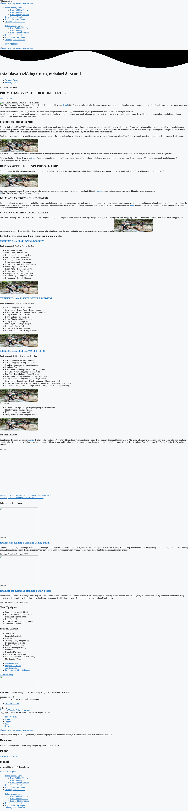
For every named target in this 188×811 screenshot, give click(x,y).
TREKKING (6, 241)
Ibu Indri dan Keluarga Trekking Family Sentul (25, 590)
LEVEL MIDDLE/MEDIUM (36, 298)
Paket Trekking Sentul (14, 8)
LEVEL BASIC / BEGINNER (30, 241)
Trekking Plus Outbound (15, 21)
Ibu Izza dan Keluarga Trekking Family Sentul (24, 542)
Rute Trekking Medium (19, 15)
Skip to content (6, 1)
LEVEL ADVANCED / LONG (31, 351)
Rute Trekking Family (19, 10)
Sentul (65, 105)
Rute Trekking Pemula (19, 12)
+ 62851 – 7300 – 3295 (9, 756)
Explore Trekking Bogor (15, 19)
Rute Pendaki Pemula (14, 17)
